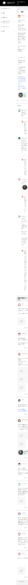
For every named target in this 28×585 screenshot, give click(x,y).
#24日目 (20, 77)
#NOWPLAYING (21, 86)
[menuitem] (8, 9)
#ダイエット (21, 85)
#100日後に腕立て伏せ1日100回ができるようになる (22, 81)
